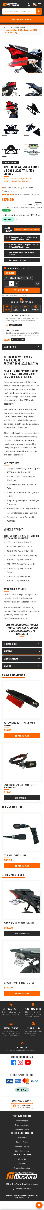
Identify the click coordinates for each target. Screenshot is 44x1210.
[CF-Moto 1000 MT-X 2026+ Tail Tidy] (22, 960)
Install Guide (10, 644)
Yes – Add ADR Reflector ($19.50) (18, 278)
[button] (37, 283)
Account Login (22, 1121)
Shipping (8, 651)
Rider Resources (22, 1151)
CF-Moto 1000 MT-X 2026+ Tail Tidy (19, 982)
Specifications (11, 658)
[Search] (39, 11)
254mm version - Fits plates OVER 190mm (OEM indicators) (23, 246)
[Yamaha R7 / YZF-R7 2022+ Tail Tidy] (22, 900)
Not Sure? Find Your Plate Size (26, 229)
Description (10, 346)
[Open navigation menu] (39, 4)
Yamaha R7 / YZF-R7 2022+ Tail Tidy (19, 923)
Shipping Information (22, 1168)
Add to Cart (23, 290)
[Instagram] (20, 1062)
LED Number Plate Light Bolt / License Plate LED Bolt (21, 786)
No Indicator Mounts (17, 260)
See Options (21, 798)
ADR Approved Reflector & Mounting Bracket (20, 723)
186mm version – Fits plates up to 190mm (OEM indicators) (23, 238)
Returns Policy (22, 1142)
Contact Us (22, 1164)
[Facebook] (13, 1062)
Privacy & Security (22, 1147)
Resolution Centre (22, 1130)
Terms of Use (22, 1138)
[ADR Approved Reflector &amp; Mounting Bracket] (22, 700)
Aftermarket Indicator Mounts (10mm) (21, 253)
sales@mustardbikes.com (24, 1184)
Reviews (7, 666)
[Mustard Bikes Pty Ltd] (11, 4)
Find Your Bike (22, 19)
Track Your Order (22, 1125)
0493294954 (23, 1188)
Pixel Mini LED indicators (15, 855)
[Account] (28, 4)
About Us (22, 1159)
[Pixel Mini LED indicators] (22, 832)
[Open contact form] (39, 1205)
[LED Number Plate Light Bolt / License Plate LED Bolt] (22, 762)
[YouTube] (27, 1062)
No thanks (10, 273)
